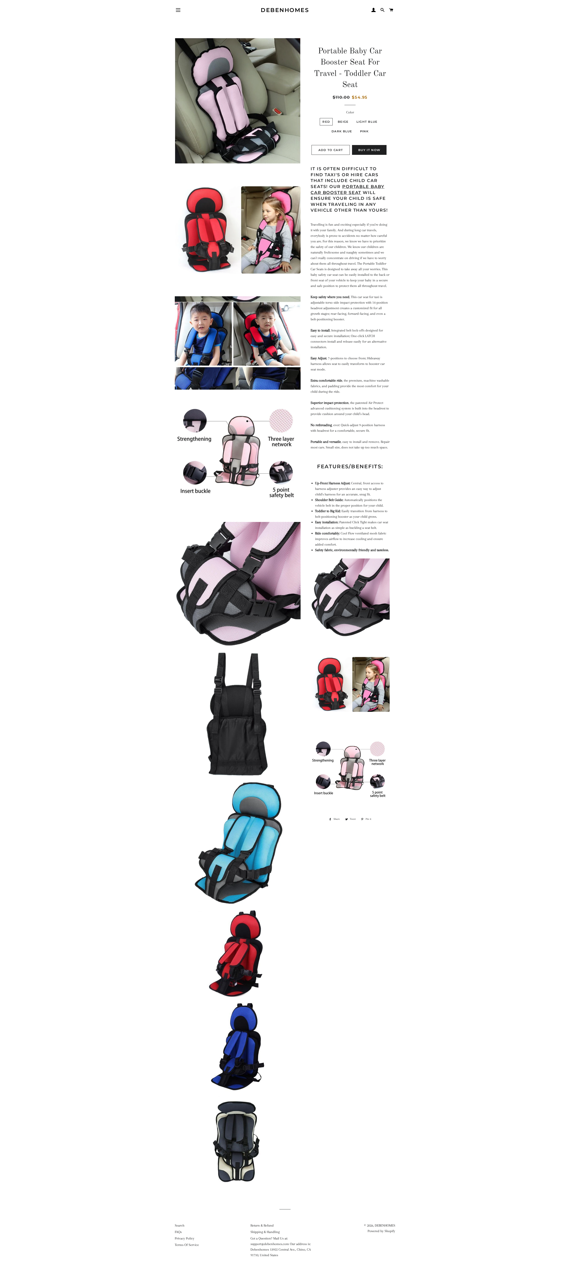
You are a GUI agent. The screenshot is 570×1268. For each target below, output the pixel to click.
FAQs (178, 1232)
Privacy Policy (184, 1238)
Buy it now (369, 150)
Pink (364, 131)
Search (179, 1225)
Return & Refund (262, 1225)
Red (326, 121)
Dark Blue (342, 131)
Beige (343, 121)
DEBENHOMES (285, 10)
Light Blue (367, 121)
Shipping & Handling (265, 1232)
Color (350, 112)
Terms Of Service (187, 1245)
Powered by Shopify (381, 1231)
